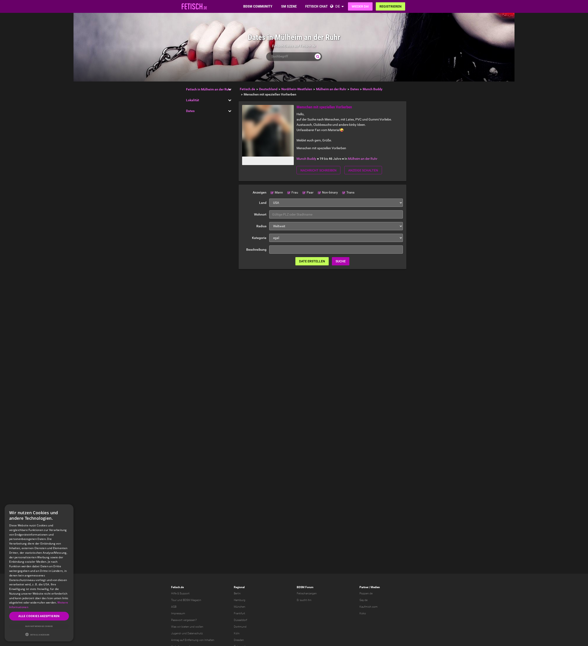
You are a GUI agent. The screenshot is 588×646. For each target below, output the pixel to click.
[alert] (39, 572)
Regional (239, 587)
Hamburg (239, 600)
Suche (341, 261)
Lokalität (192, 100)
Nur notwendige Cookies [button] (39, 626)
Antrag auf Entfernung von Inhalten (192, 640)
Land (262, 203)
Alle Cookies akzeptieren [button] (39, 616)
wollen (199, 626)
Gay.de (363, 600)
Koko (362, 613)
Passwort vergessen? (184, 620)
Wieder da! (360, 6)
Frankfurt (239, 613)
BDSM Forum (305, 587)
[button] (39, 634)
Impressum (178, 613)
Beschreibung (256, 249)
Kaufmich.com (368, 606)
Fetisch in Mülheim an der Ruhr (208, 89)
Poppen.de (366, 593)
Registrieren (390, 6)
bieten (185, 626)
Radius (261, 226)
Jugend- (176, 633)
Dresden (239, 640)
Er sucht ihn (304, 600)
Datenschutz (195, 633)
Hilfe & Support (180, 593)
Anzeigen (259, 192)
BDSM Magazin (192, 600)
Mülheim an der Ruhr (362, 158)
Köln (237, 633)
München (239, 606)
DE (337, 6)
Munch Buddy (306, 158)
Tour (174, 600)
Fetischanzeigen (307, 593)
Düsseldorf (240, 620)
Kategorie (259, 238)
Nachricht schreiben (318, 170)
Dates (190, 111)
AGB (173, 606)
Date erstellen (312, 261)
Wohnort (260, 214)
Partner (363, 587)
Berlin (237, 593)
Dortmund (240, 626)
